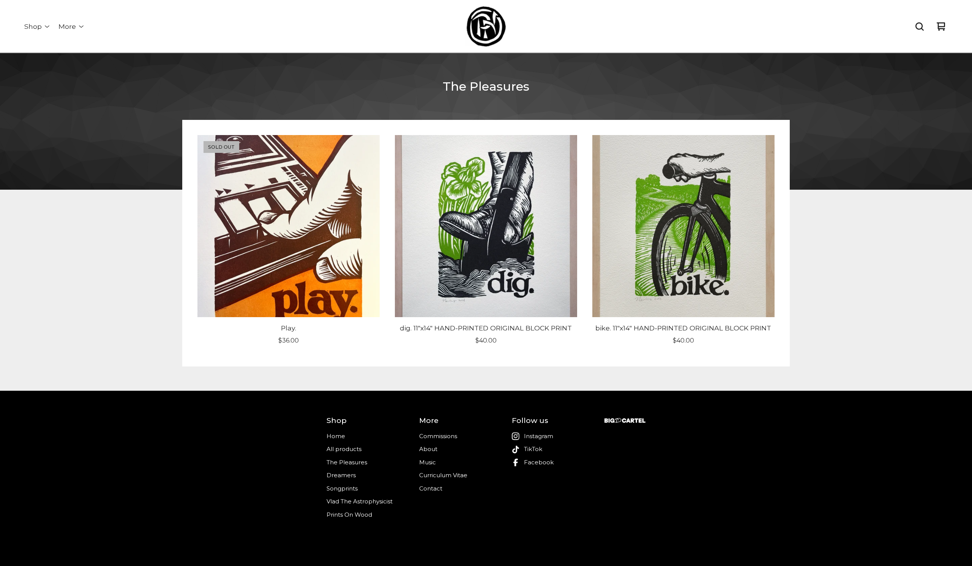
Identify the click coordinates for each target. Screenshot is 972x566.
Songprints (342, 488)
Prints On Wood (349, 514)
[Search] (919, 26)
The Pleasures (347, 462)
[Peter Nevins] (486, 26)
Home (336, 436)
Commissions (438, 436)
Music (427, 462)
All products (344, 449)
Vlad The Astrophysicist (360, 501)
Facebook (539, 462)
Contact (430, 488)
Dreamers (341, 475)
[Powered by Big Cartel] (624, 420)
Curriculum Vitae (443, 475)
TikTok (533, 449)
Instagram (538, 436)
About (428, 449)
